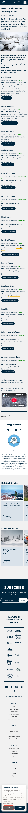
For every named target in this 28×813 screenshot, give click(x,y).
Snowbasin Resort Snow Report (10, 300)
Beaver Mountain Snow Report (10, 123)
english (14, 766)
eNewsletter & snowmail (14, 736)
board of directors (14, 709)
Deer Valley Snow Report (8, 187)
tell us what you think (14, 696)
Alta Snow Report (7, 98)
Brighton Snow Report (8, 164)
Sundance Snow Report (8, 371)
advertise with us (14, 716)
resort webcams (11, 72)
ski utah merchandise (14, 714)
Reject (8, 807)
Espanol (14, 776)
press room (14, 729)
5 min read (7, 516)
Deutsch (14, 773)
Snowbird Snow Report (8, 323)
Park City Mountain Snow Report (10, 254)
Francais (14, 771)
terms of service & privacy (14, 719)
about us (14, 706)
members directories (14, 753)
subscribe (23, 600)
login (14, 756)
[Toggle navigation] (24, 2)
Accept (20, 807)
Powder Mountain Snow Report (10, 277)
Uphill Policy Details (13, 93)
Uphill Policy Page (17, 382)
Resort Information (6, 95)
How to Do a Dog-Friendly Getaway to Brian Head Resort (12, 504)
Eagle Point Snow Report (8, 208)
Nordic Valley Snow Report (9, 231)
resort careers (14, 711)
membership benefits (14, 748)
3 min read (7, 561)
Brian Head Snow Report (8, 144)
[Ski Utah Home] (3, 2)
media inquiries (14, 731)
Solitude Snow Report (8, 348)
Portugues (14, 768)
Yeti (14, 450)
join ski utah (14, 751)
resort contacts (14, 734)
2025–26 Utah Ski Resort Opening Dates (10, 550)
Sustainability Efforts (14, 739)
